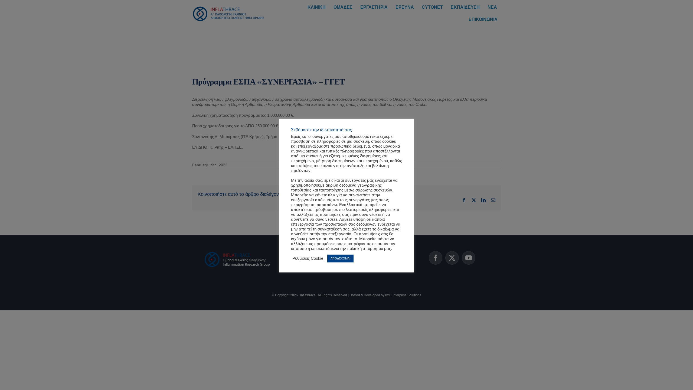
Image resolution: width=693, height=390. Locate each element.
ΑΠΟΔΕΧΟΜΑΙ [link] (340, 258)
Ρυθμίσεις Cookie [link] (307, 258)
